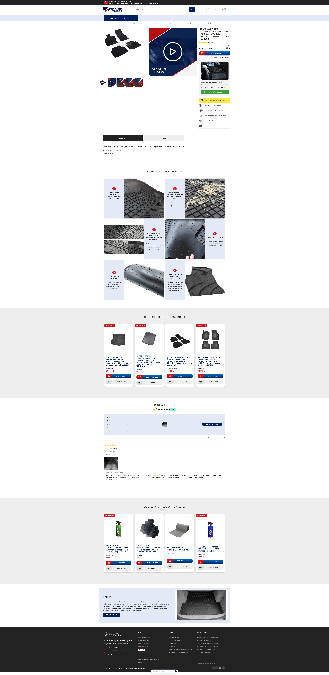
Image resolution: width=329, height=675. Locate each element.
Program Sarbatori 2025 (205, 640)
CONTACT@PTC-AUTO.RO (118, 650)
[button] (203, 42)
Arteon (129, 24)
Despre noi (172, 643)
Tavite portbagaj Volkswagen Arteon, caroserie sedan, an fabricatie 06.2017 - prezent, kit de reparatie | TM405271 (118, 361)
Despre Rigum (111, 615)
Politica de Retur (144, 637)
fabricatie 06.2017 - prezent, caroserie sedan (145, 24)
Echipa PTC (172, 646)
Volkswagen (122, 24)
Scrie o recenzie (212, 424)
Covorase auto (113, 24)
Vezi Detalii (121, 382)
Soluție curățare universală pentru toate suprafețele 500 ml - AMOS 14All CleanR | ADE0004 (117, 549)
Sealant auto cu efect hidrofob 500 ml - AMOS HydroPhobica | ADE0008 (209, 549)
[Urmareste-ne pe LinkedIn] (223, 667)
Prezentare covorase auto (206, 650)
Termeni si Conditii (144, 656)
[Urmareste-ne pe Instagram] (216, 667)
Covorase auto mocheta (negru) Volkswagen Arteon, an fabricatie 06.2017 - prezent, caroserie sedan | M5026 (179, 361)
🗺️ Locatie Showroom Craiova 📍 (208, 637)
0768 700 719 (139, 4)
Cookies (141, 662)
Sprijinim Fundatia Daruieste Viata (181, 650)
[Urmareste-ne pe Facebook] (213, 667)
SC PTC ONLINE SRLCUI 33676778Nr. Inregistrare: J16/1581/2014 (207, 661)
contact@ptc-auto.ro (118, 4)
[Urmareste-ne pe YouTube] (219, 667)
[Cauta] (192, 9)
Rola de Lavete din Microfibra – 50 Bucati (177, 549)
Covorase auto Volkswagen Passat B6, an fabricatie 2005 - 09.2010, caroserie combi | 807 (148, 549)
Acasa (106, 24)
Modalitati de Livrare (145, 653)
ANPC (198, 656)
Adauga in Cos (121, 376)
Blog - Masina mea (175, 640)
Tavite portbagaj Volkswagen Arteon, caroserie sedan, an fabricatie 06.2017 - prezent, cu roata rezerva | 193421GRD (148, 361)
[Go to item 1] (164, 424)
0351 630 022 (154, 4)
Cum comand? (143, 643)
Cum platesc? (143, 646)
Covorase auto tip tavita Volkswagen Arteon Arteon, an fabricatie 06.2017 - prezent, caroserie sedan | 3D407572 (210, 361)
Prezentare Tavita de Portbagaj (208, 646)
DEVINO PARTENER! (175, 637)
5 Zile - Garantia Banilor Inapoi (207, 643)
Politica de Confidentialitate (148, 659)
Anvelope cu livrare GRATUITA (179, 653)
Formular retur (143, 640)
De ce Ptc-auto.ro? (203, 653)
